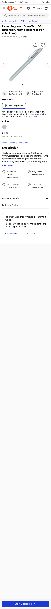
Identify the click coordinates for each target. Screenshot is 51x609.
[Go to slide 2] (24, 84)
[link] (14, 8)
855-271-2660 (11, 233)
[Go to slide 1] (22, 84)
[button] (35, 45)
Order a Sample (8, 143)
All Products (8, 21)
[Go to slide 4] (29, 84)
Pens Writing (21, 21)
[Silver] (4, 127)
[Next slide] (48, 64)
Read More (7, 165)
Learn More (32, 117)
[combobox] (25, 15)
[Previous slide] (3, 64)
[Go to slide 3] (27, 84)
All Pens (33, 21)
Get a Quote (23, 143)
